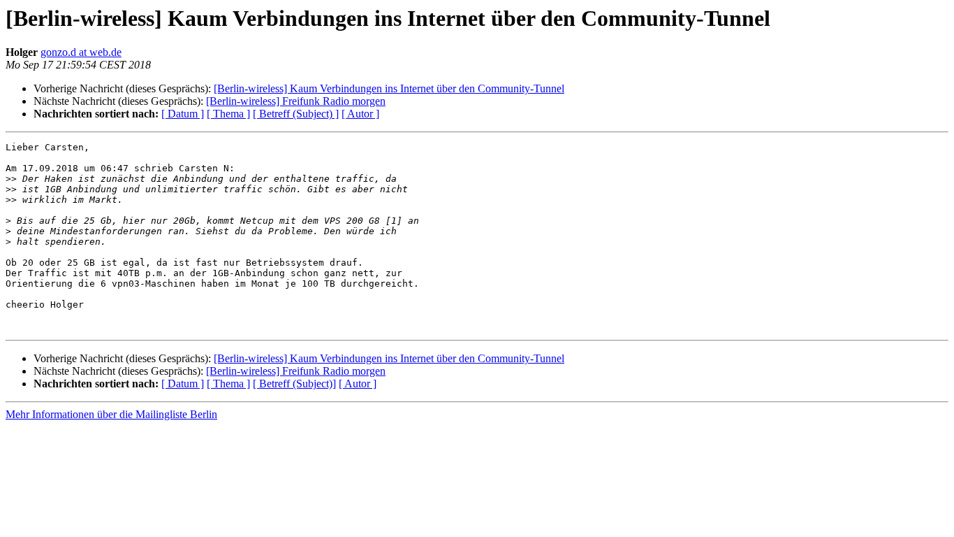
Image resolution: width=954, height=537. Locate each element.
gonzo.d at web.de (81, 52)
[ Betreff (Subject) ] (296, 114)
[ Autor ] (360, 114)
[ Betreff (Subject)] (294, 383)
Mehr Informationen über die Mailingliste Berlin (111, 414)
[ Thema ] (228, 114)
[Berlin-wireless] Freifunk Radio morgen (296, 101)
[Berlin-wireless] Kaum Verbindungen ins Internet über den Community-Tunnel (389, 88)
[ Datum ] (182, 114)
